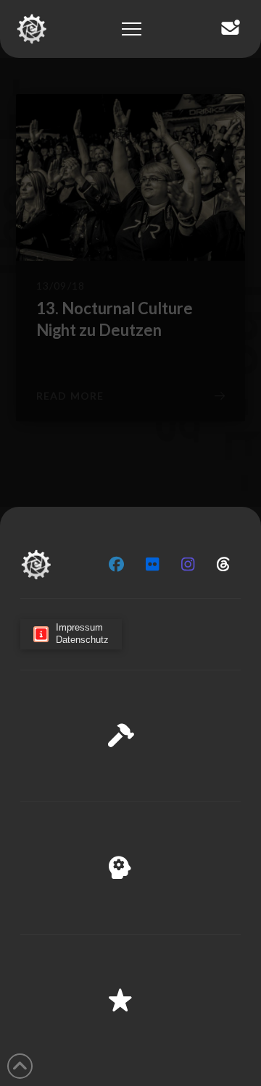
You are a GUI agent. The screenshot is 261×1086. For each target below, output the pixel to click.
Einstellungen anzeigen (130, 1033)
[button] (238, 856)
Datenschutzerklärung (105, 1065)
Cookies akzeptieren (131, 954)
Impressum (188, 1065)
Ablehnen (130, 994)
